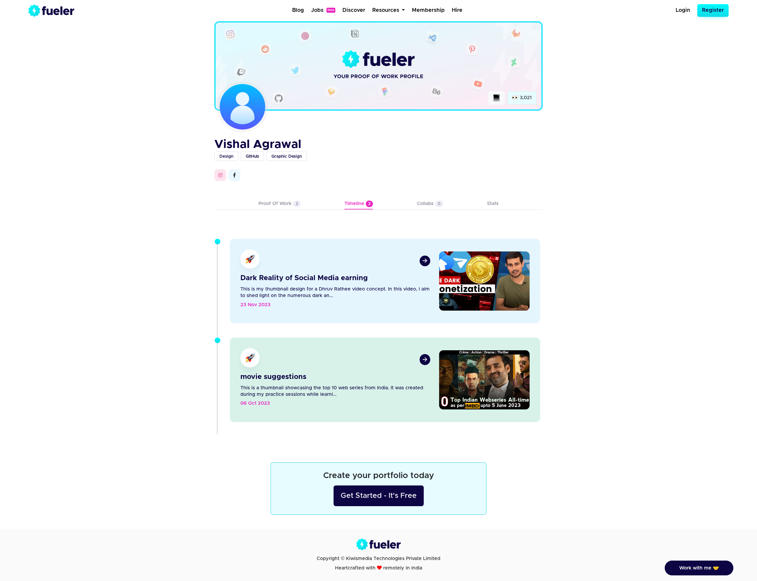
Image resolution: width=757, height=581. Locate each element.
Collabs (429, 203)
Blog (298, 10)
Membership (428, 10)
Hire (457, 10)
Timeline (357, 203)
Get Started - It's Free (379, 495)
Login (683, 10)
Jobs (322, 10)
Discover (353, 10)
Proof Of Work (278, 203)
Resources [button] (386, 10)
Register (713, 10)
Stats (493, 203)
